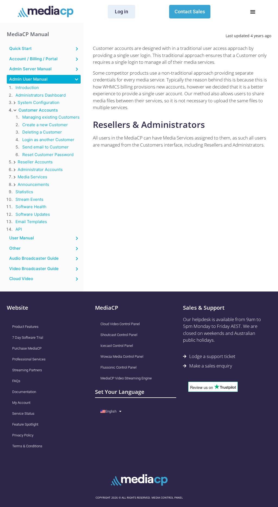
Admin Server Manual (30, 68)
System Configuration (38, 102)
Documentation (24, 392)
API (18, 229)
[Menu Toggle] (252, 11)
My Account (21, 403)
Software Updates (32, 214)
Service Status (23, 413)
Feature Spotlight (25, 424)
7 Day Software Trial (27, 337)
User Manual (21, 237)
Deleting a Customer (42, 132)
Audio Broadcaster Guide (34, 258)
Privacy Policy (22, 435)
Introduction (27, 87)
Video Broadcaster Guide (34, 268)
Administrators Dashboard (40, 95)
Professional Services (29, 359)
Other (15, 248)
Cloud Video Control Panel (120, 324)
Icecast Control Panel (116, 346)
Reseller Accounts (35, 161)
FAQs (16, 381)
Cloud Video (21, 278)
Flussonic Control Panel (118, 367)
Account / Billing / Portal (33, 58)
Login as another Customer (48, 139)
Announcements (33, 184)
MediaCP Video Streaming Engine (126, 378)
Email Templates (31, 221)
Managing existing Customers (51, 117)
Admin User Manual (28, 79)
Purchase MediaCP (27, 348)
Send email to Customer (45, 147)
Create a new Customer (45, 124)
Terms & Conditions (27, 446)
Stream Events (29, 199)
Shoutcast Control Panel (118, 335)
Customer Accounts (38, 110)
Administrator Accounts (40, 169)
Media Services (32, 176)
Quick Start (20, 48)
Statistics (24, 191)
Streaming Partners (27, 370)
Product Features (25, 327)
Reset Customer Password (48, 154)
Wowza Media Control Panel (121, 356)
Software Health (30, 206)
